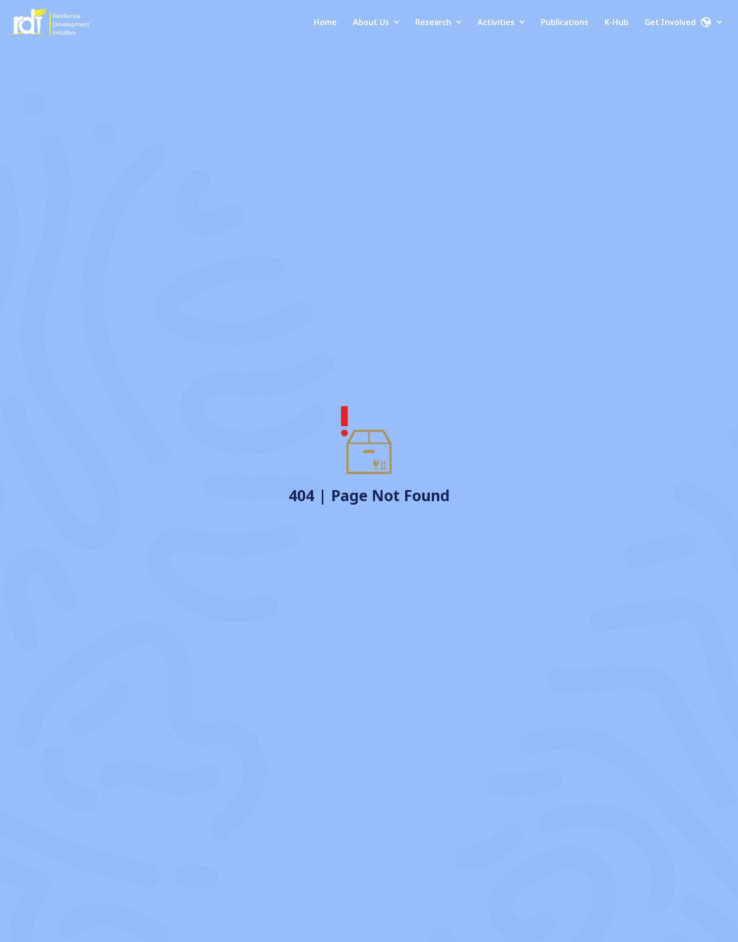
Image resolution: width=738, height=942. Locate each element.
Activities (496, 22)
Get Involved (670, 22)
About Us (371, 22)
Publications (564, 22)
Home (325, 22)
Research (433, 22)
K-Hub (616, 22)
